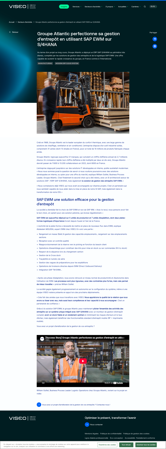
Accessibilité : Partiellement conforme (140, 438)
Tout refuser (126, 445)
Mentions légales (91, 433)
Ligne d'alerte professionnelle (96, 438)
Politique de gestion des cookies (136, 433)
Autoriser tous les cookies (146, 445)
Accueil (11, 22)
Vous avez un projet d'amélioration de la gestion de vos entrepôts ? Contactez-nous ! (76, 405)
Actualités (122, 6)
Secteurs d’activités (25, 22)
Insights (64, 6)
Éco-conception (116, 438)
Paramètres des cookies (107, 445)
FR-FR (153, 6)
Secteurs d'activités (92, 6)
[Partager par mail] (155, 39)
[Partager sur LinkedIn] (155, 46)
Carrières (135, 6)
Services (76, 6)
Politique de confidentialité (111, 433)
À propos (109, 6)
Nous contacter (96, 424)
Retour (15, 32)
